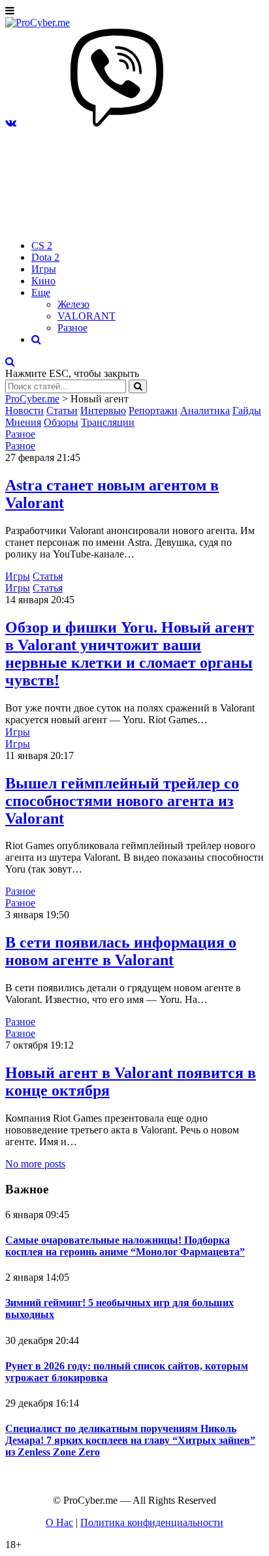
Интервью (103, 410)
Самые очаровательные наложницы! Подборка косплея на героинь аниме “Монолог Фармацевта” (125, 1245)
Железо (73, 304)
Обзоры (61, 422)
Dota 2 (45, 257)
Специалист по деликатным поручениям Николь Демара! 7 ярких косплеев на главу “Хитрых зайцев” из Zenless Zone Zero (130, 1440)
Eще (40, 292)
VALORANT (86, 316)
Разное (72, 327)
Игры (43, 269)
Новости (24, 410)
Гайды (246, 410)
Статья (48, 576)
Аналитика (205, 410)
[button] (10, 122)
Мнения (23, 422)
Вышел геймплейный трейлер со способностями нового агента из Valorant (122, 801)
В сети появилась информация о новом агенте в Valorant (120, 951)
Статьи (62, 410)
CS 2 (41, 245)
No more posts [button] (35, 1163)
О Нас (59, 1522)
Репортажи (153, 410)
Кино (43, 280)
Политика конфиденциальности (151, 1522)
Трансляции (107, 422)
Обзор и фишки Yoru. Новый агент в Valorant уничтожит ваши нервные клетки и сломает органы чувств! (129, 654)
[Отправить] (138, 386)
